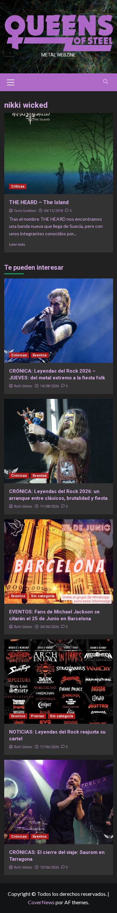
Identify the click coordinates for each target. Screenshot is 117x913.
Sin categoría (42, 596)
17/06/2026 (49, 747)
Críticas (18, 186)
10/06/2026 (49, 867)
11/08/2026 (49, 506)
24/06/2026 (49, 627)
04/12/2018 (53, 211)
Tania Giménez (25, 210)
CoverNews (41, 902)
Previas (37, 716)
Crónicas (19, 355)
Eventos (39, 355)
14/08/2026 (49, 386)
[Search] (106, 81)
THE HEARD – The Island (39, 202)
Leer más (17, 244)
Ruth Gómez (23, 386)
